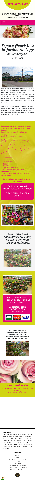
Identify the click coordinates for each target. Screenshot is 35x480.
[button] (2, 31)
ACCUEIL (17, 456)
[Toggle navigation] (3, 22)
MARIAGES (17, 464)
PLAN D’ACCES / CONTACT (17, 468)
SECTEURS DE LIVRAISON (17, 466)
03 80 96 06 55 (13, 338)
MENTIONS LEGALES (17, 470)
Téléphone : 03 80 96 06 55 (17, 17)
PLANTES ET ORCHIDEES (17, 460)
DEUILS (17, 462)
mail (25, 338)
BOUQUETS (17, 458)
